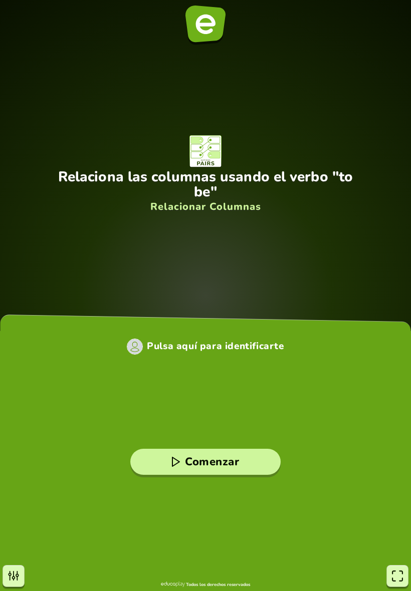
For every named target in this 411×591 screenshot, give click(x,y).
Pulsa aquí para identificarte (215, 346)
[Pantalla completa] (397, 576)
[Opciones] (14, 576)
